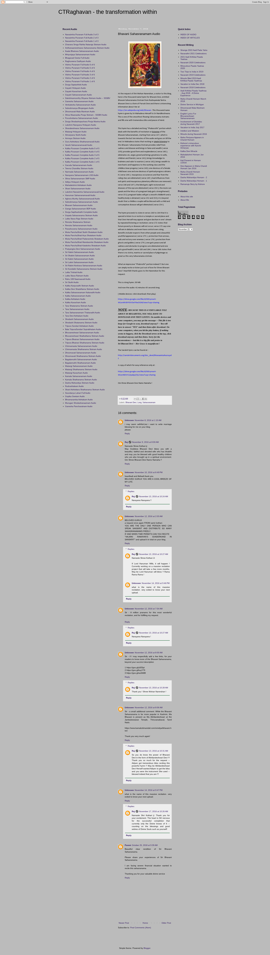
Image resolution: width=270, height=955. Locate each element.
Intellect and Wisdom (189, 131)
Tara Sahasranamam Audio (77, 309)
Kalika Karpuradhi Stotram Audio (79, 286)
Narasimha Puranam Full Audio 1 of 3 (81, 41)
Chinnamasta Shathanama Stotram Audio (83, 349)
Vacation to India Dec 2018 (192, 84)
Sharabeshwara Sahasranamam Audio (82, 128)
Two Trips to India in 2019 (191, 72)
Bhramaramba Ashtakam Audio (79, 399)
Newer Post (124, 923)
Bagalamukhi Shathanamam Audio (80, 363)
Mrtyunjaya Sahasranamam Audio (80, 54)
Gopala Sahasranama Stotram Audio (81, 215)
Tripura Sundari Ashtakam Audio (79, 326)
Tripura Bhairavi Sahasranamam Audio (82, 339)
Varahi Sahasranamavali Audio (78, 145)
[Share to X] (140, 398)
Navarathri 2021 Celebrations (193, 53)
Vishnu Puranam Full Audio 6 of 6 (80, 64)
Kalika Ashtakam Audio (75, 299)
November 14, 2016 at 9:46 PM (156, 583)
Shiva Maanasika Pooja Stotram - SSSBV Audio (86, 115)
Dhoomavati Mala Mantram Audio (80, 111)
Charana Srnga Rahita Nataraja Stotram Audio (85, 44)
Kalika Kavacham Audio (75, 302)
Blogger (147, 948)
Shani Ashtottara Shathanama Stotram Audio (85, 389)
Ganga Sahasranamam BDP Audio (80, 209)
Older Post (166, 923)
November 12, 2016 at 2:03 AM (149, 516)
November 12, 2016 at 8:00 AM (149, 652)
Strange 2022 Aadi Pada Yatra (193, 50)
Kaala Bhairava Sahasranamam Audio (82, 51)
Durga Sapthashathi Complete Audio (81, 212)
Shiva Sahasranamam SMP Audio (80, 178)
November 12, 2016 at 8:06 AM (149, 707)
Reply (127, 433)
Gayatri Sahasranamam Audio (78, 95)
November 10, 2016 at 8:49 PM (149, 472)
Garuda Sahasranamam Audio (78, 165)
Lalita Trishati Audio (73, 272)
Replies (131, 491)
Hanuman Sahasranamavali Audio (80, 195)
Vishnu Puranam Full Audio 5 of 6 (80, 68)
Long (139, 403)
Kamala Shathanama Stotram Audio (81, 379)
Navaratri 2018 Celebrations (192, 87)
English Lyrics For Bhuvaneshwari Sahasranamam (188, 116)
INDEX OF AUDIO (188, 34)
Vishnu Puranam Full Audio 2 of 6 (80, 78)
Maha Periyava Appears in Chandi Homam (192, 138)
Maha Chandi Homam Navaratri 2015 (190, 173)
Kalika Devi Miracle (188, 151)
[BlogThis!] (137, 398)
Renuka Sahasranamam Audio (78, 225)
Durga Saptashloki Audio (76, 84)
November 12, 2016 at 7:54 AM (149, 609)
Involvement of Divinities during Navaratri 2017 (191, 123)
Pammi (128, 845)
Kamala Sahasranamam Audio (78, 376)
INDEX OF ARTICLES (190, 38)
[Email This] (135, 398)
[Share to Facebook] (143, 398)
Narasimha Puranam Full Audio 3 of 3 (81, 34)
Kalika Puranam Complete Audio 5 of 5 (82, 148)
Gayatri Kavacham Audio (76, 91)
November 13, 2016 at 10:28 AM (153, 688)
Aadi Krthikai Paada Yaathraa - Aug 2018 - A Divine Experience (193, 93)
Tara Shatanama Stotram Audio (79, 306)
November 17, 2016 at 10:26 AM (153, 811)
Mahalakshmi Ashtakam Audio (78, 185)
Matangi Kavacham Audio (76, 373)
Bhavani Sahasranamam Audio (79, 205)
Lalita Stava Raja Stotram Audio (79, 219)
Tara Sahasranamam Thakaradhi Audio (82, 312)
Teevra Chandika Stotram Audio (79, 168)
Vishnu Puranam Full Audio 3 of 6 (80, 74)
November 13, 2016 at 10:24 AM (153, 496)
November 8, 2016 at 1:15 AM (148, 420)
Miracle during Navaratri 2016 (193, 134)
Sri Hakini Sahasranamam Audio (79, 252)
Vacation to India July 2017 (192, 127)
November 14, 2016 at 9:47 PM (149, 790)
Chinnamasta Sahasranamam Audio (81, 346)
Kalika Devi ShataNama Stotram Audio (82, 289)
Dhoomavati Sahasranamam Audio (80, 353)
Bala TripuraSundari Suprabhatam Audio (83, 329)
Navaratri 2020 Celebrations (192, 62)
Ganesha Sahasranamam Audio (79, 101)
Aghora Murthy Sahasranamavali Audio (82, 199)
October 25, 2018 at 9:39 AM (145, 845)
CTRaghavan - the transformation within (107, 12)
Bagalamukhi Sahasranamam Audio (81, 359)
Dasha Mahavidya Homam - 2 (193, 177)
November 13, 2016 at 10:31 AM (153, 751)
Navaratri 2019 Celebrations (192, 75)
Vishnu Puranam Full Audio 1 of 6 (80, 81)
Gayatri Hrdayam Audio (75, 88)
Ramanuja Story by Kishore (192, 184)
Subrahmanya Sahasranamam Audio (81, 202)
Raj (126, 442)
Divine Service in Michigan (192, 104)
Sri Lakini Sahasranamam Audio (79, 262)
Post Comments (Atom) (140, 927)
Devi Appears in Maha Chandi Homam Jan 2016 (193, 167)
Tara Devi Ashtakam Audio (76, 316)
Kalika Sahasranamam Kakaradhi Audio (82, 292)
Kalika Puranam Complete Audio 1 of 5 (82, 162)
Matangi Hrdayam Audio (75, 132)
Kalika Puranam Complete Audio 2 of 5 (82, 158)
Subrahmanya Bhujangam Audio (79, 108)
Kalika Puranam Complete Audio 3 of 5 (82, 155)
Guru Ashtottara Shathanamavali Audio (82, 142)
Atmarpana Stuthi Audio (75, 135)
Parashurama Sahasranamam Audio (81, 229)
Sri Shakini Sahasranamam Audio (80, 255)
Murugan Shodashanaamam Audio (80, 403)
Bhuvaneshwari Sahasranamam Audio (82, 332)
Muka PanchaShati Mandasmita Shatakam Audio (86, 242)
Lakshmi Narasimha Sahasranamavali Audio (84, 192)
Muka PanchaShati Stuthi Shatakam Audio (84, 232)
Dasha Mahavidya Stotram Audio (79, 383)
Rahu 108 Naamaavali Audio (77, 279)
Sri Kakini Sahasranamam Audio (79, 259)
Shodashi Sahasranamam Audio (79, 319)
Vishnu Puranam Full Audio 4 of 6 (80, 71)
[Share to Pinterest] (145, 398)
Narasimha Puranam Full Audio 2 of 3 (81, 38)
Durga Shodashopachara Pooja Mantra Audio (85, 121)
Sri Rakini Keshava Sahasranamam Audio (83, 265)
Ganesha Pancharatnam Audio (78, 406)
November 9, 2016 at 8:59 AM (145, 442)
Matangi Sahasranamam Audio (79, 366)
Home (145, 923)
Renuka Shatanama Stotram (77, 222)
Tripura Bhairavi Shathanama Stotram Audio (84, 343)
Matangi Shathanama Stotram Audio (81, 369)
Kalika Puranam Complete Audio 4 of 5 (82, 152)
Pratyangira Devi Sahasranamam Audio (82, 249)
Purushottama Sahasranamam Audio (81, 118)
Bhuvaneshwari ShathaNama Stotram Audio (84, 336)
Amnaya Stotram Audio (75, 138)
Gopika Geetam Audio (75, 396)
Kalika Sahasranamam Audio (78, 296)
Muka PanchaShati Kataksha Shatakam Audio (85, 245)
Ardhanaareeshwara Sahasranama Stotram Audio (87, 48)
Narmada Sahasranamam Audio (79, 172)
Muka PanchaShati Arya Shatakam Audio (83, 235)
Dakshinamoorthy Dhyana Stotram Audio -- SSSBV (87, 98)
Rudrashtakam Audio (74, 386)
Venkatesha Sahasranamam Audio (80, 105)
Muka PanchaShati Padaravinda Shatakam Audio (87, 239)
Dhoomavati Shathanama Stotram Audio (83, 356)
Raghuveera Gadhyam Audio (78, 61)
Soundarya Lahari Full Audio (77, 393)
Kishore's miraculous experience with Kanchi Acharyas (190, 145)
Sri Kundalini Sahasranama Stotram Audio (83, 269)
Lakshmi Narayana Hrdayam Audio (80, 125)
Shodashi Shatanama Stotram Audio (81, 322)
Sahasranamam (149, 403)
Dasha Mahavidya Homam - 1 (193, 181)
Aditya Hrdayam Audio (75, 182)
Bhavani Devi (131, 403)
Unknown (129, 420)
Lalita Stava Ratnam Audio (77, 276)
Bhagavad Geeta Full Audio (77, 58)
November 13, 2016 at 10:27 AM (153, 554)
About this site (186, 196)
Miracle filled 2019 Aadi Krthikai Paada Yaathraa (191, 79)
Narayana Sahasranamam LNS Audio (81, 175)
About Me (184, 200)
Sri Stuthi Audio (72, 282)
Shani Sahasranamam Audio (77, 188)
